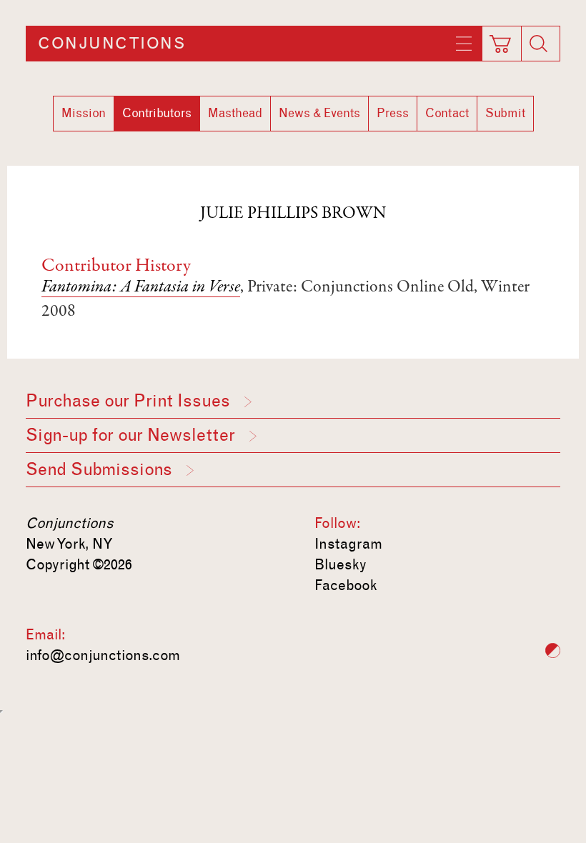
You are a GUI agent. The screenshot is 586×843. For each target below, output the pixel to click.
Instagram (348, 543)
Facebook (345, 585)
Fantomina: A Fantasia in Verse (140, 287)
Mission (83, 113)
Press (393, 113)
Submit (505, 113)
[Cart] (500, 39)
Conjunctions (111, 43)
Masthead (235, 113)
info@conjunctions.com (103, 655)
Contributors (157, 113)
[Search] (539, 43)
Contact (447, 113)
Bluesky (340, 564)
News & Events (319, 113)
